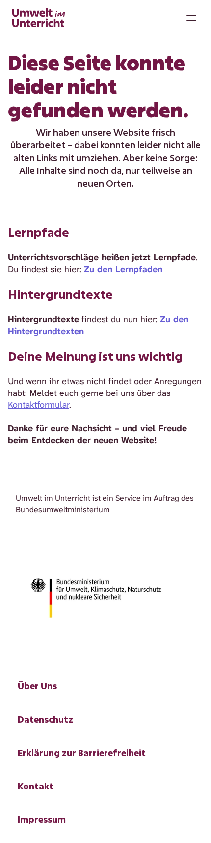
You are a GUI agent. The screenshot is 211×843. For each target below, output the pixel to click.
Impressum (42, 819)
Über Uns (37, 686)
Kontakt (35, 786)
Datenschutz (45, 719)
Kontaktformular (38, 405)
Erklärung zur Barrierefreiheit (82, 753)
